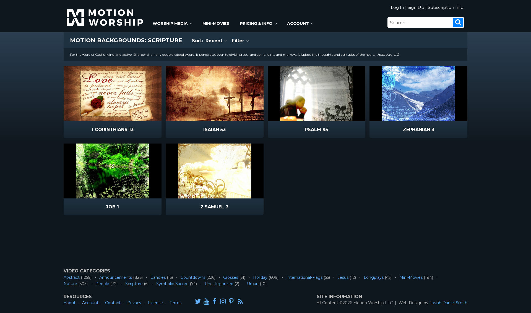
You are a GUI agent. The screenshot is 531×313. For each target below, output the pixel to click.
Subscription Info (446, 7)
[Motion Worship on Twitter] (198, 301)
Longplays (374, 277)
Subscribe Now (126, 129)
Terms (175, 302)
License (155, 302)
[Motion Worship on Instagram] (223, 301)
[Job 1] (113, 171)
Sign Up (416, 7)
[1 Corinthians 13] (113, 93)
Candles (158, 277)
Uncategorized (219, 283)
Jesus (343, 277)
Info (89, 129)
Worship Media (170, 23)
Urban (253, 283)
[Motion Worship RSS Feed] (240, 301)
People (102, 283)
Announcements (115, 277)
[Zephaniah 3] (418, 93)
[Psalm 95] (317, 93)
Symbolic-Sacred (172, 283)
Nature (70, 283)
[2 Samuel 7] (215, 171)
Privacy (134, 302)
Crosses (230, 277)
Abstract (72, 277)
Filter (239, 40)
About (70, 302)
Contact (113, 302)
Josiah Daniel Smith (448, 302)
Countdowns (193, 277)
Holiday (260, 277)
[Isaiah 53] (215, 93)
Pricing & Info (256, 23)
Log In (397, 7)
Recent (214, 40)
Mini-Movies (215, 23)
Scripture (134, 283)
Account (298, 23)
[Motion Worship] (106, 13)
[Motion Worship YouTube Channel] (206, 301)
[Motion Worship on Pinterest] (231, 301)
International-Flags (304, 277)
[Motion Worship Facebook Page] (214, 301)
